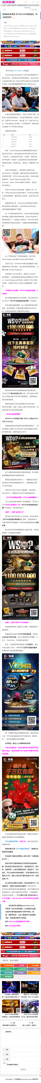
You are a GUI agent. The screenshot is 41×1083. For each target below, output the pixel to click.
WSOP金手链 (35, 973)
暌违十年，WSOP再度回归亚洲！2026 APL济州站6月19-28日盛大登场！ (30, 997)
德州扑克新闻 (14, 960)
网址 (6, 1059)
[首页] (38, 1069)
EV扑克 (22, 965)
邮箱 (6, 1055)
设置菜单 (27, 7)
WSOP (35, 969)
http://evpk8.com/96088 (21, 898)
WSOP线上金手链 (22, 973)
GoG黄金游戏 (22, 969)
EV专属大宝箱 (8, 965)
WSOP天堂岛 (8, 973)
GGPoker (8, 969)
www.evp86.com (18, 71)
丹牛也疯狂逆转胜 (22, 849)
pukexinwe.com (28, 905)
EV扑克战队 (35, 965)
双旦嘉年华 (8, 976)
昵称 (6, 1050)
